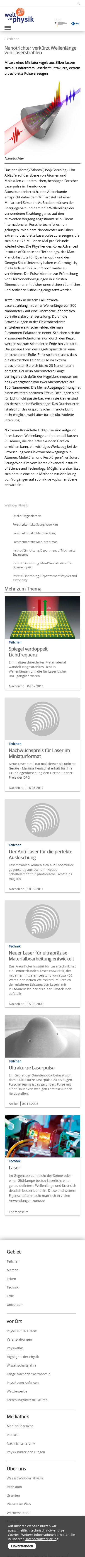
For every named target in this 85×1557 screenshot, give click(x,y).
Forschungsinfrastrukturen (27, 1400)
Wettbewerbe (17, 1391)
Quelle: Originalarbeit (26, 516)
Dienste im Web (19, 1504)
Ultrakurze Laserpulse (32, 1068)
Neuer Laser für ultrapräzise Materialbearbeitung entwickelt (41, 956)
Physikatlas (15, 1348)
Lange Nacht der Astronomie (28, 1374)
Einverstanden (22, 1546)
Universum (15, 1304)
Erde (10, 1296)
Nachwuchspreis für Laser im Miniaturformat (39, 753)
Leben (11, 1278)
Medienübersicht (20, 1426)
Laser (14, 1168)
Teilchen (13, 39)
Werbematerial (18, 1513)
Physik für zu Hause (22, 1331)
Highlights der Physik (23, 1356)
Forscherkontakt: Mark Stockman (35, 542)
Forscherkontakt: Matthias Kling (34, 533)
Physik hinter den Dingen (26, 1452)
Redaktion (14, 1487)
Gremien (13, 1495)
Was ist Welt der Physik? (25, 1478)
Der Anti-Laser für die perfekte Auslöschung (40, 854)
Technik (12, 1287)
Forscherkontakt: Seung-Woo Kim (35, 524)
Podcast (13, 1435)
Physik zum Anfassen (23, 1382)
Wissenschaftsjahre (21, 1365)
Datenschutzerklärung (41, 1539)
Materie (13, 1270)
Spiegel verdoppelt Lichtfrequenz (28, 652)
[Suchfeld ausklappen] (77, 3)
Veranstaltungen (19, 1339)
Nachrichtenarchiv (21, 1443)
